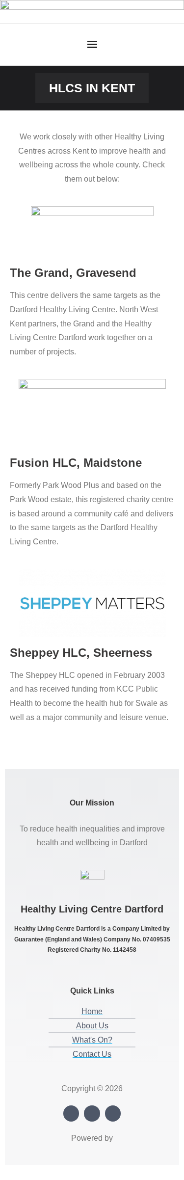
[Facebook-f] (71, 1113)
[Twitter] (113, 1113)
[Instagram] (92, 1113)
